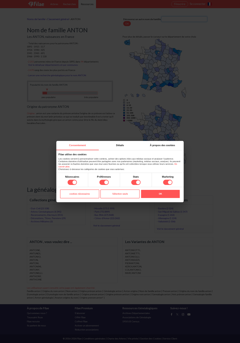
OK (160, 194)
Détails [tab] (120, 145)
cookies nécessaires (79, 194)
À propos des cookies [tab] (162, 145)
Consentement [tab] (77, 145)
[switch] (104, 182)
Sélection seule (120, 194)
